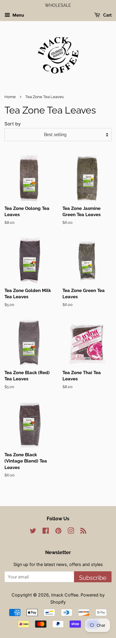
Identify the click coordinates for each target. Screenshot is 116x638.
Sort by (12, 124)
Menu (18, 14)
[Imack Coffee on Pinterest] (58, 531)
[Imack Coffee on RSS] (83, 531)
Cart (107, 15)
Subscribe (92, 577)
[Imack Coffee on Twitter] (33, 531)
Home (10, 97)
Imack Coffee (64, 594)
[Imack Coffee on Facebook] (45, 531)
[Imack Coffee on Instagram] (71, 531)
